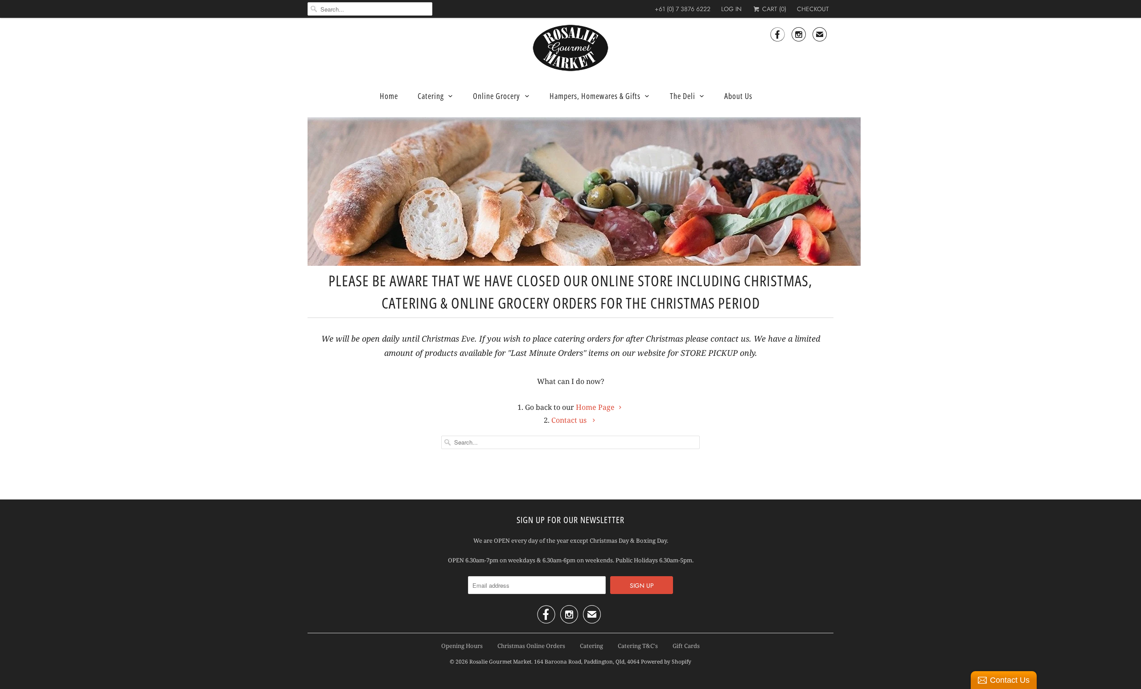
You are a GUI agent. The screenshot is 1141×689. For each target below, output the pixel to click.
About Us (738, 96)
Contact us (569, 420)
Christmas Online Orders (531, 646)
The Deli (682, 96)
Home (389, 96)
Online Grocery (496, 96)
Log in (731, 8)
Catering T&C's (638, 646)
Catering (431, 96)
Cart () (773, 8)
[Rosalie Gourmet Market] (570, 48)
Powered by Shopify (666, 661)
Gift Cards (686, 646)
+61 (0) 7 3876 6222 (682, 8)
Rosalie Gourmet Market (500, 661)
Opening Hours (462, 646)
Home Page (595, 407)
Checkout (813, 8)
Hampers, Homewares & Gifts (595, 96)
